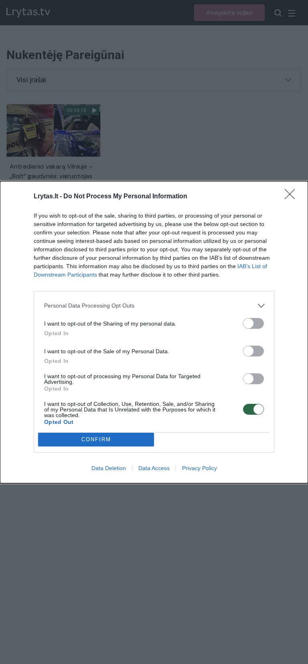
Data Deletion (108, 468)
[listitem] (154, 305)
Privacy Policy (199, 468)
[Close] (292, 196)
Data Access (154, 468)
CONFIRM (96, 439)
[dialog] (154, 332)
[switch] (253, 323)
